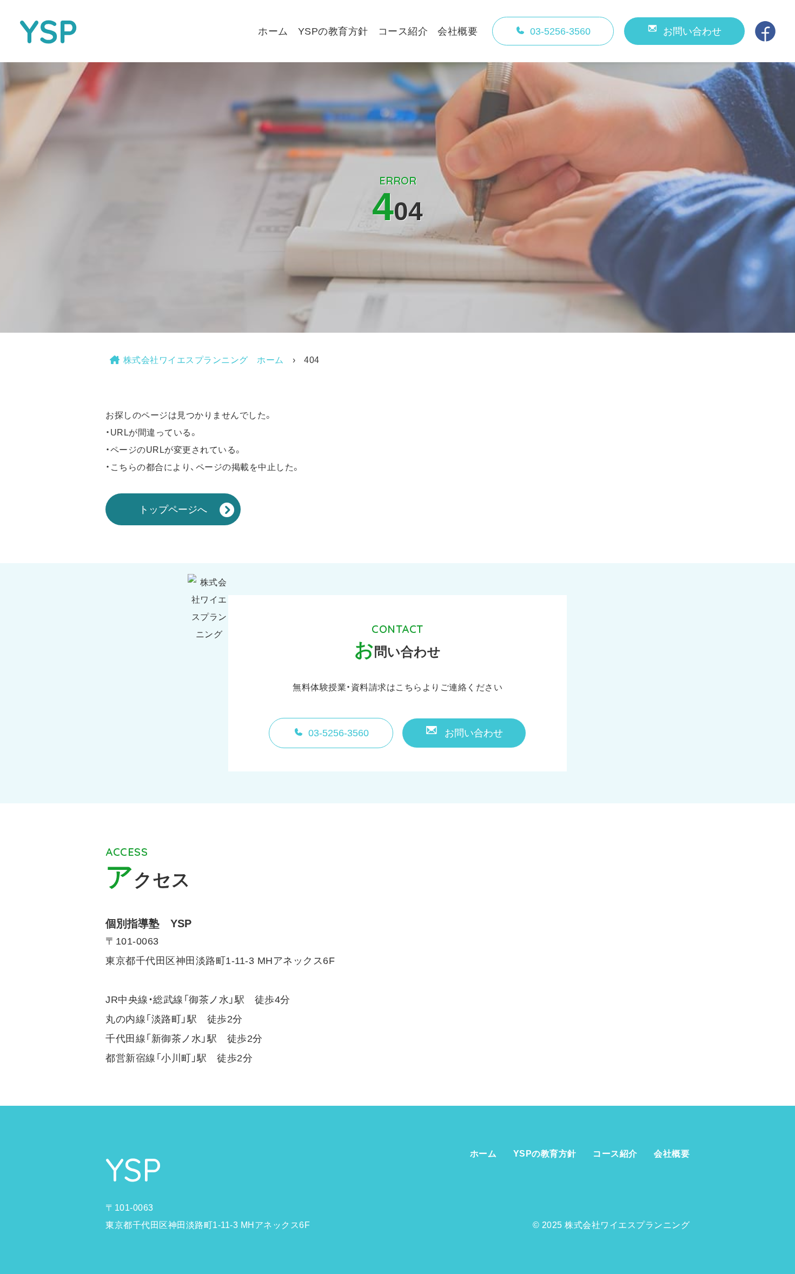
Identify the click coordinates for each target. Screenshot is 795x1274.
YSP (48, 31)
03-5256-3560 (560, 31)
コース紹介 (403, 31)
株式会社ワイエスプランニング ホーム (203, 360)
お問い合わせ (692, 31)
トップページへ (173, 509)
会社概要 (458, 31)
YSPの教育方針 (333, 31)
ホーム (273, 31)
